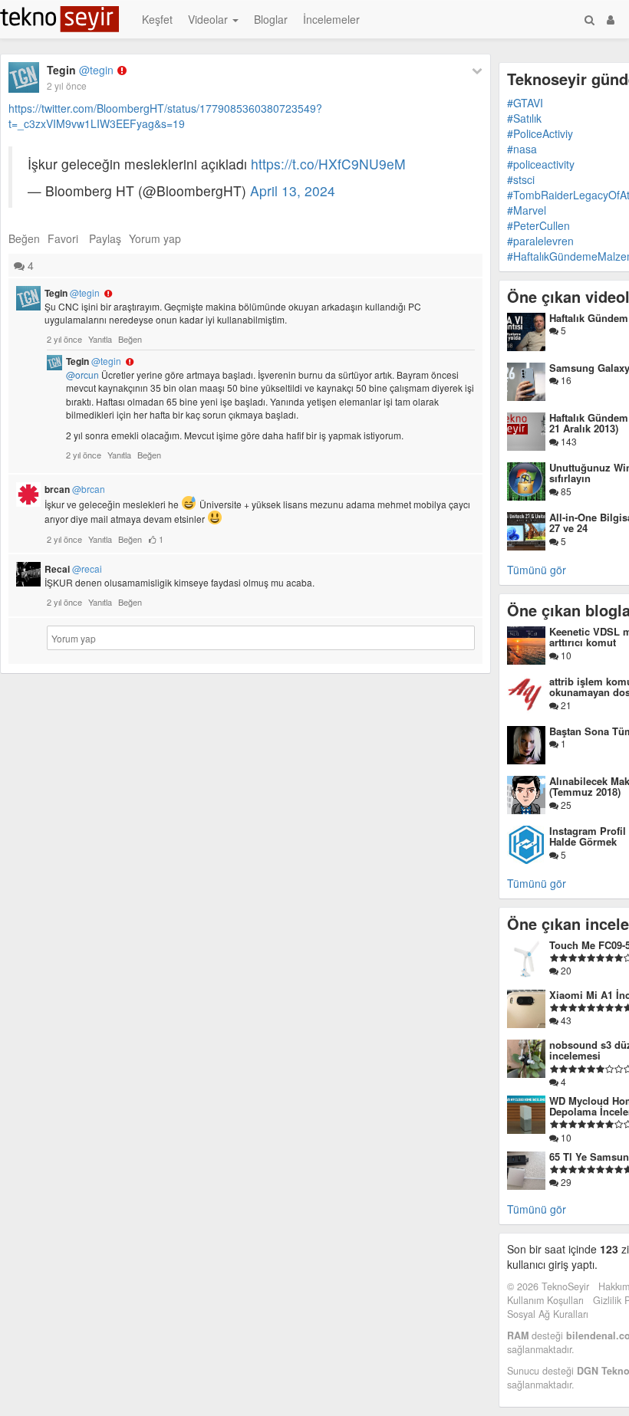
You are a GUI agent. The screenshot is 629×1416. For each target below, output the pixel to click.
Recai (73, 569)
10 (564, 655)
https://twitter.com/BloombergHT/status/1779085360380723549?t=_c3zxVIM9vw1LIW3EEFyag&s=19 (165, 115)
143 (567, 441)
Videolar (209, 19)
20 (564, 970)
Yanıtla (100, 339)
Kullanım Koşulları (545, 1300)
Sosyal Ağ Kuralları (547, 1314)
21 (564, 704)
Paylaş (105, 238)
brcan (74, 489)
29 (564, 1181)
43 (564, 1020)
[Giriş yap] (610, 19)
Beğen (24, 238)
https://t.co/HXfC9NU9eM (328, 163)
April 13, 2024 (292, 190)
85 (564, 491)
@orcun (82, 374)
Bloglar (271, 19)
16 (564, 379)
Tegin (80, 69)
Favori (63, 238)
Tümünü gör (536, 569)
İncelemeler (331, 19)
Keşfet (157, 19)
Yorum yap (155, 238)
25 (564, 804)
